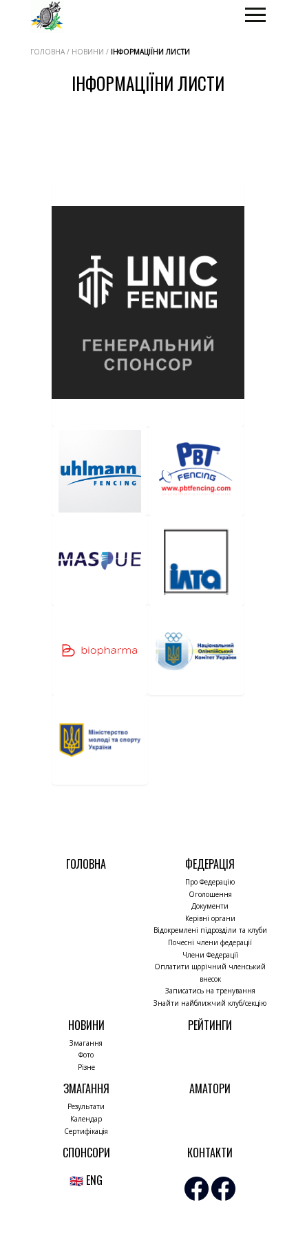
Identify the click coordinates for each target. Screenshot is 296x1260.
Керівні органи (210, 918)
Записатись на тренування (210, 990)
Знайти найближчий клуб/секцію (210, 1003)
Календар (86, 1119)
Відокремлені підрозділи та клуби (210, 930)
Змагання (86, 1043)
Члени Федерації (210, 955)
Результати (86, 1106)
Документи (210, 906)
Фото (86, 1055)
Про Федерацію (210, 882)
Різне (86, 1067)
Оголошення (210, 894)
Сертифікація (86, 1131)
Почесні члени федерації (210, 942)
